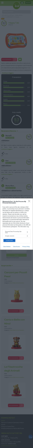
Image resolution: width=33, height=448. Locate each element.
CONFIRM (9, 240)
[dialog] (16, 224)
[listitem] (16, 232)
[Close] (29, 201)
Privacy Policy (26, 246)
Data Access (16, 246)
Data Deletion (7, 246)
